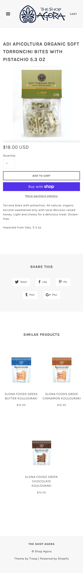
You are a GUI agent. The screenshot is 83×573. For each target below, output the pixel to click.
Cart (73, 13)
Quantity (9, 155)
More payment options (41, 196)
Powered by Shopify (54, 558)
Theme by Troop (25, 558)
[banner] (42, 14)
